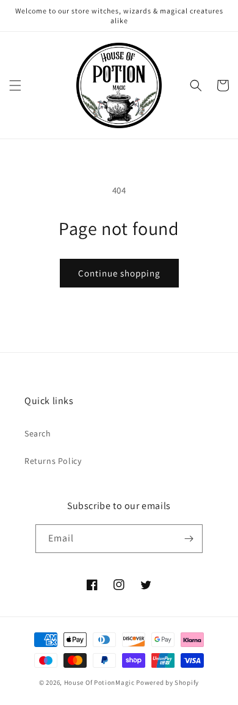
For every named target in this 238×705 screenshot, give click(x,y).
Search (37, 433)
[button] (15, 85)
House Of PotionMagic (99, 682)
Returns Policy (52, 460)
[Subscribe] (188, 538)
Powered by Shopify (167, 682)
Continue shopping (119, 273)
